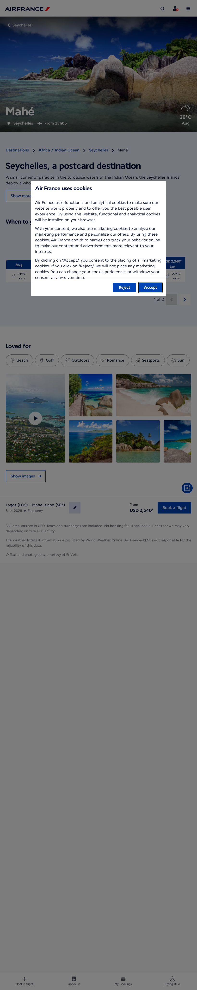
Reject (124, 287)
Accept (150, 287)
